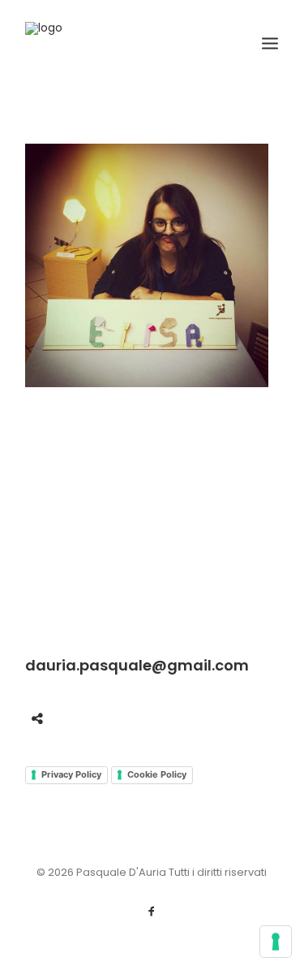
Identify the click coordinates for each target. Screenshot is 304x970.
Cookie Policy (156, 774)
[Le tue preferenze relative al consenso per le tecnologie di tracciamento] (275, 941)
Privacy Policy (71, 774)
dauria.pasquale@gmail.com (137, 665)
